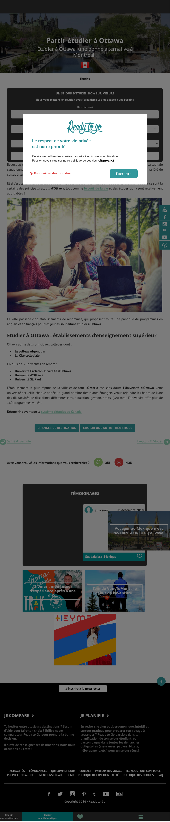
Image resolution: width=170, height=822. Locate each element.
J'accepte (123, 173)
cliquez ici (106, 160)
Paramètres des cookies (52, 173)
